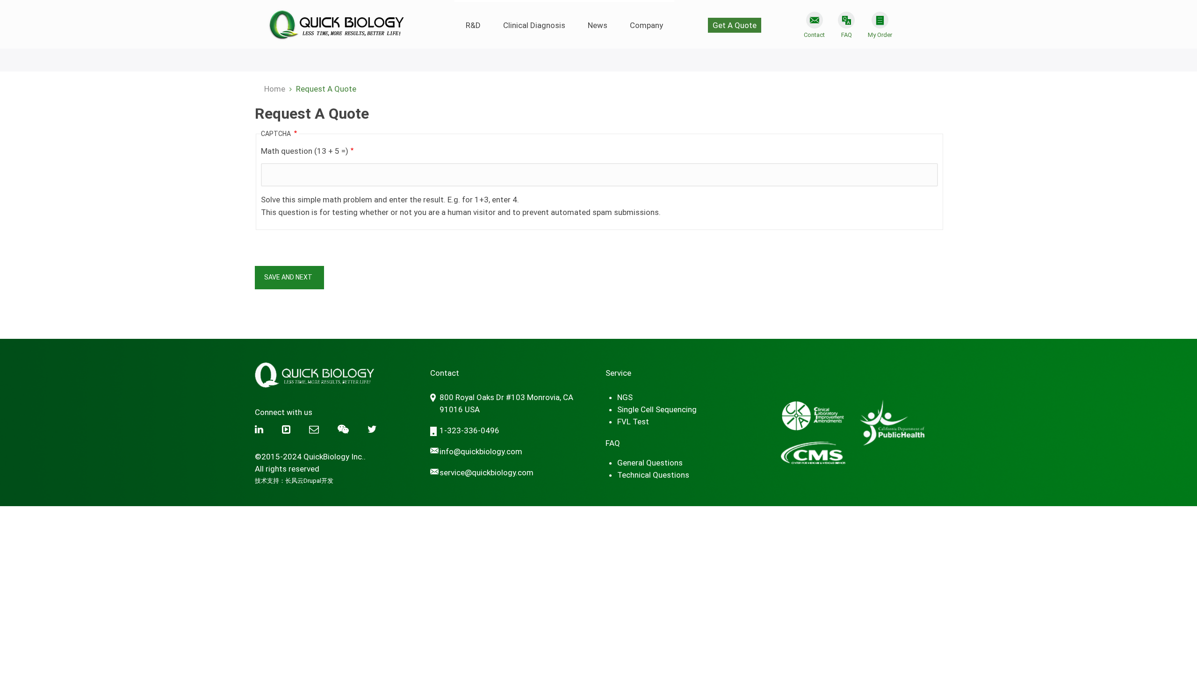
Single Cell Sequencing (657, 409)
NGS (625, 397)
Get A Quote (735, 25)
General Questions (650, 462)
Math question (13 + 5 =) (304, 151)
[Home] (335, 21)
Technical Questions (653, 475)
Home (274, 88)
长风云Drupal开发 (309, 480)
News (597, 25)
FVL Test (633, 421)
